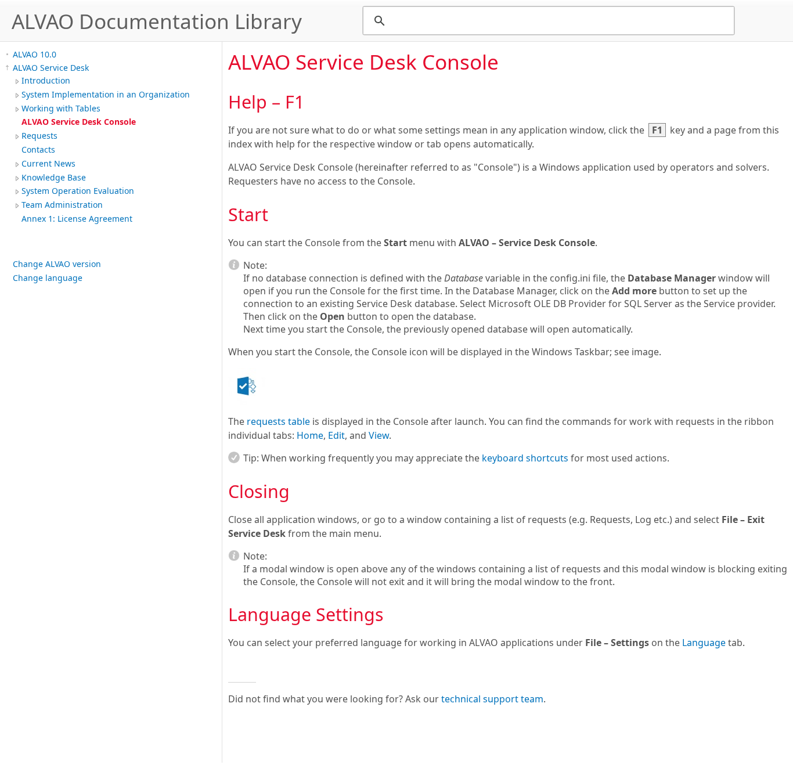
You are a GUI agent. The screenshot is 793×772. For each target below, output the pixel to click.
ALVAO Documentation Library (157, 21)
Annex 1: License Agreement (76, 218)
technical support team (492, 698)
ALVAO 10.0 (34, 54)
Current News (48, 163)
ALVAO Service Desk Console (78, 121)
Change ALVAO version (57, 263)
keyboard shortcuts (525, 458)
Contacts (38, 149)
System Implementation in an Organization (105, 94)
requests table (278, 421)
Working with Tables (60, 108)
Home (310, 435)
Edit (336, 435)
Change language (47, 277)
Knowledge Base (53, 177)
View (379, 435)
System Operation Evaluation (77, 190)
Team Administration (62, 204)
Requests (39, 135)
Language (704, 642)
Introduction (45, 80)
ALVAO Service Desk (51, 67)
